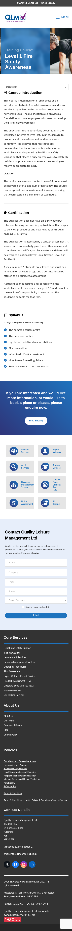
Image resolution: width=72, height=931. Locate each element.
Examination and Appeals (15, 765)
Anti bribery (9, 783)
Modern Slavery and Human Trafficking (22, 779)
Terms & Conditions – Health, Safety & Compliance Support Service (35, 800)
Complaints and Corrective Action (20, 761)
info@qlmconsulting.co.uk (23, 854)
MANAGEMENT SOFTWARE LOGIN (36, 3)
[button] (62, 17)
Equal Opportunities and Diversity (20, 772)
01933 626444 (15, 847)
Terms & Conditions (13, 794)
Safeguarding (10, 787)
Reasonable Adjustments (15, 769)
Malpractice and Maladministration (20, 776)
